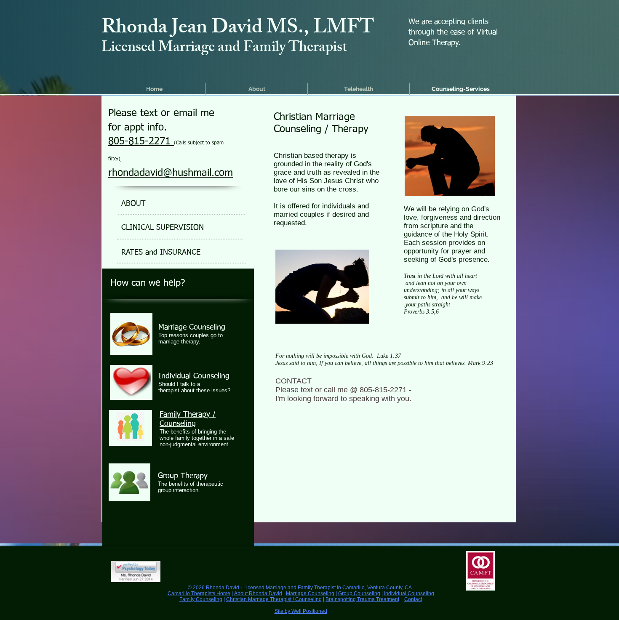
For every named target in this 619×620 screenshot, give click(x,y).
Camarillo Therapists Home (199, 593)
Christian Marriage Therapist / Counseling (274, 599)
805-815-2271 (141, 141)
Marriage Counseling (310, 593)
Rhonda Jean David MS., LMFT (237, 29)
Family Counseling (200, 599)
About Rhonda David (258, 593)
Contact (413, 599)
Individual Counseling (409, 593)
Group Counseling (359, 593)
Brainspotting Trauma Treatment (362, 599)
